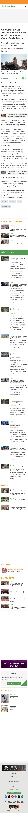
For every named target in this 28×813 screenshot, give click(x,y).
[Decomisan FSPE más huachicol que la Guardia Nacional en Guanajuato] (5, 342)
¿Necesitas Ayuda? (14, 793)
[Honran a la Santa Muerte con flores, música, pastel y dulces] (5, 242)
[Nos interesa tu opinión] (14, 768)
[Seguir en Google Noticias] (25, 78)
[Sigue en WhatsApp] (23, 78)
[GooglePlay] (22, 796)
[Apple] (19, 796)
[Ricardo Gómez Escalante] (4, 570)
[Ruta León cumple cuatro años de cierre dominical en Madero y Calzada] (5, 599)
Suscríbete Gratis (14, 683)
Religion (12, 202)
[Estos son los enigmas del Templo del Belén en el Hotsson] (5, 235)
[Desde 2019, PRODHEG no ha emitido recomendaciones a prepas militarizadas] (5, 432)
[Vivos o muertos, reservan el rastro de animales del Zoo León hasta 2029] (5, 268)
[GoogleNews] (15, 796)
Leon (20, 202)
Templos (4, 202)
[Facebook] (6, 796)
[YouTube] (12, 796)
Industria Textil (6, 206)
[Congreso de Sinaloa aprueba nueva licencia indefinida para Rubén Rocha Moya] (5, 606)
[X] (9, 796)
